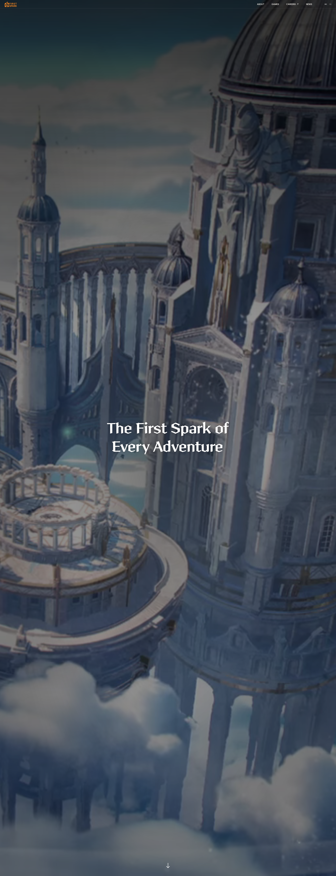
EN (330, 4)
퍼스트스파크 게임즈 (10, 4)
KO (326, 4)
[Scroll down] (168, 864)
